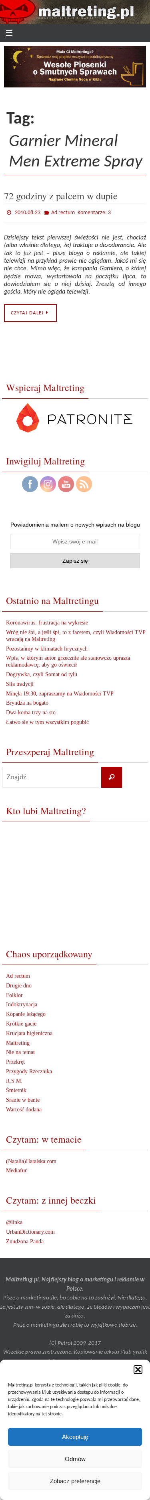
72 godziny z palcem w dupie (61, 195)
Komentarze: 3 (94, 212)
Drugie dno (19, 984)
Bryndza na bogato (27, 701)
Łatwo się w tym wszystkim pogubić (47, 720)
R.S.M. (14, 1079)
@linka (14, 1220)
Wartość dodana (24, 1108)
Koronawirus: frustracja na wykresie (47, 621)
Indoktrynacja (21, 1003)
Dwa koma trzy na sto (31, 711)
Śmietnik (16, 1089)
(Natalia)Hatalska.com (31, 1159)
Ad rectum (63, 212)
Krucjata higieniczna (29, 1031)
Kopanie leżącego (26, 1012)
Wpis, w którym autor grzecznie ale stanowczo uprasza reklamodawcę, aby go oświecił (68, 659)
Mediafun (17, 1169)
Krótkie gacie (21, 1022)
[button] (138, 1370)
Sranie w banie (23, 1098)
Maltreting (18, 1041)
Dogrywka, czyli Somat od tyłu (41, 672)
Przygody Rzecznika (29, 1069)
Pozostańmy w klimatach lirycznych (47, 647)
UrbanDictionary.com (30, 1230)
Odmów (75, 1458)
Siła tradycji (20, 682)
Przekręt (15, 1060)
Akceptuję (75, 1436)
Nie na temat (20, 1051)
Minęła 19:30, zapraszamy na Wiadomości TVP (60, 692)
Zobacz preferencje (75, 1481)
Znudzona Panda (25, 1239)
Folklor (14, 993)
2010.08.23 (27, 212)
